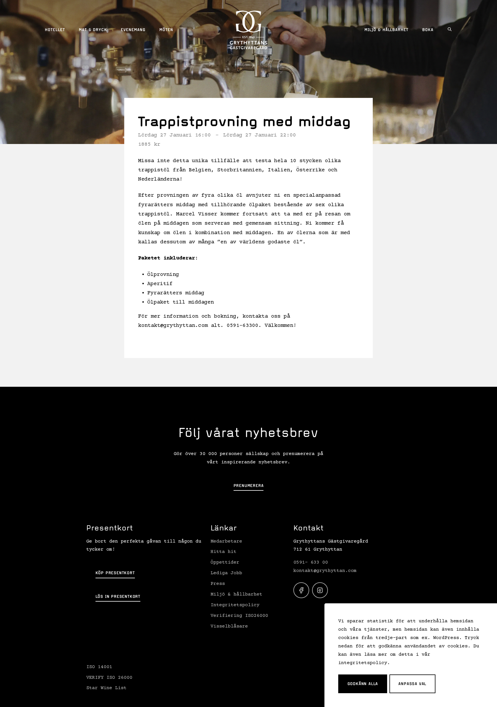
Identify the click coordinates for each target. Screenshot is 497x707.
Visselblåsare (229, 626)
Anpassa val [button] (412, 683)
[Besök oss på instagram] (320, 590)
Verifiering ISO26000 (239, 616)
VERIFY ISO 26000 (109, 678)
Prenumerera (249, 485)
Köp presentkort (115, 572)
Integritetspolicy (235, 605)
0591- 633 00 (310, 562)
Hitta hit (223, 552)
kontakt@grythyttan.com (325, 571)
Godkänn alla (362, 683)
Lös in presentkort (117, 596)
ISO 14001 (99, 667)
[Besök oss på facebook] (301, 590)
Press (218, 584)
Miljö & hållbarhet (236, 594)
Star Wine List (106, 688)
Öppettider (225, 562)
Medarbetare (226, 541)
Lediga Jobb (226, 573)
